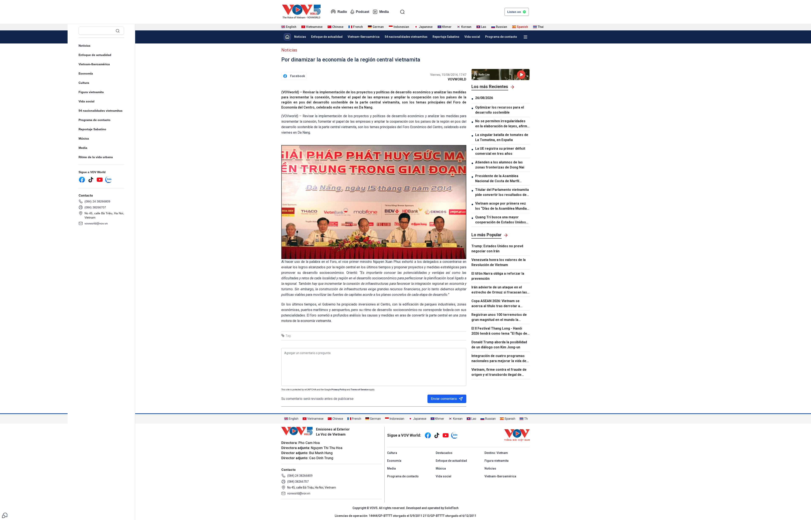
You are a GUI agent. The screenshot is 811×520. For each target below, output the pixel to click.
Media (384, 12)
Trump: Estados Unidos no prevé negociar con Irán (497, 248)
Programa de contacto (94, 120)
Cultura (84, 82)
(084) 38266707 (95, 207)
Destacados (444, 453)
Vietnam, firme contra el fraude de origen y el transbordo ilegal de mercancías (499, 372)
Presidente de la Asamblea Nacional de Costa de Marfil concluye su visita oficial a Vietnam (497, 179)
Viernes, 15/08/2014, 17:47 (448, 74)
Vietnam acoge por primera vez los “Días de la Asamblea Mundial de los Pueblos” (501, 206)
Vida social (86, 101)
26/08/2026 (484, 98)
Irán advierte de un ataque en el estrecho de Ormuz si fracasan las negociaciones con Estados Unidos (499, 290)
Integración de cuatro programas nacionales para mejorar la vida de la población (498, 359)
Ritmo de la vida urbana (96, 157)
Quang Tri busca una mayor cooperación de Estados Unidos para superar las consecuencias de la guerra (501, 220)
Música (84, 138)
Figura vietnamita (91, 92)
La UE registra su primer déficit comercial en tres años (500, 151)
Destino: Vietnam (496, 453)
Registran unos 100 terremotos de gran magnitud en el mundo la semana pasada (499, 317)
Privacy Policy (338, 389)
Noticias (84, 45)
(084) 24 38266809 (97, 201)
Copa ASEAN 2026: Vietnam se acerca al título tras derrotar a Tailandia (495, 304)
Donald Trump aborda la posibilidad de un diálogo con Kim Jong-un (499, 344)
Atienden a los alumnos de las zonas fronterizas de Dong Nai (499, 164)
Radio (342, 12)
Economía (86, 73)
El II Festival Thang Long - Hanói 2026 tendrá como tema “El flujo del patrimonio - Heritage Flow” (499, 331)
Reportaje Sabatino (92, 129)
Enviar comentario (444, 399)
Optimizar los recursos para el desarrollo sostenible (499, 109)
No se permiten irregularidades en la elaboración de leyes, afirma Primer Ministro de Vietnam (502, 124)
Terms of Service (360, 389)
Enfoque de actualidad (95, 55)
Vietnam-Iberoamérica (94, 64)
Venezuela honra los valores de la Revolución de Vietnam (498, 262)
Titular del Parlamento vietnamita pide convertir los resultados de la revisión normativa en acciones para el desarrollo (502, 192)
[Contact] (5, 515)
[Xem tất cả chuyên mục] (525, 37)
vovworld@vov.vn (96, 223)
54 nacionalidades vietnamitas (100, 110)
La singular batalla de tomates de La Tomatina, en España (501, 137)
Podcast (362, 12)
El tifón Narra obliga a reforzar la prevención (497, 276)
